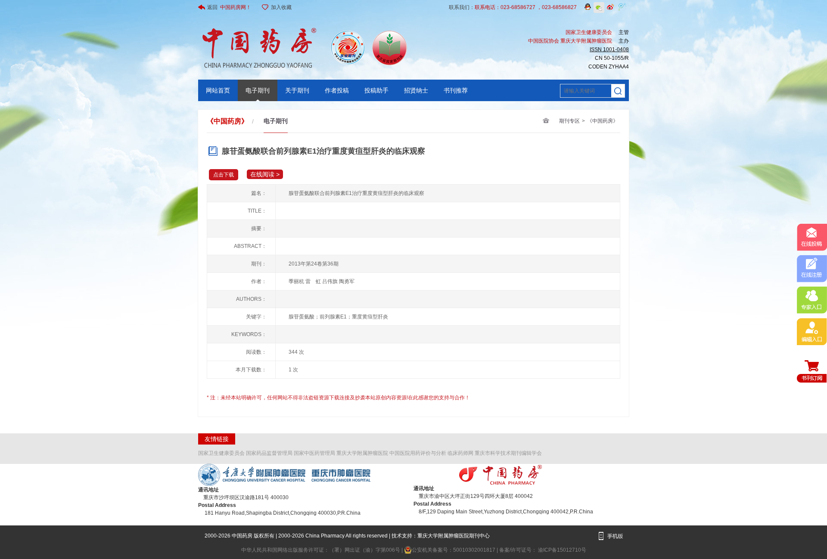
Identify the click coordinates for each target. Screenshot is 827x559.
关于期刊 (297, 90)
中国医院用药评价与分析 (417, 453)
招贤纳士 (416, 90)
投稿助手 (376, 90)
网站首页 (218, 90)
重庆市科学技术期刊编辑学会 (508, 453)
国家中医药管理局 (314, 453)
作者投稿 (337, 90)
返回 (229, 7)
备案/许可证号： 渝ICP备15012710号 (542, 550)
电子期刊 (258, 90)
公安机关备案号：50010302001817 (454, 550)
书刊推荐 (456, 90)
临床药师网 (460, 453)
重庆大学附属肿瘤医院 (362, 453)
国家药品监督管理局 (269, 453)
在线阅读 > (265, 174)
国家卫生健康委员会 (221, 453)
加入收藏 (281, 7)
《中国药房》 (602, 121)
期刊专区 (569, 121)
